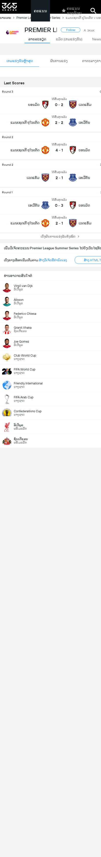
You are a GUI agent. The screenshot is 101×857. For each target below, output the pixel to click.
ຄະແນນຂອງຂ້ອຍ (74, 10)
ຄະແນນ (40, 11)
